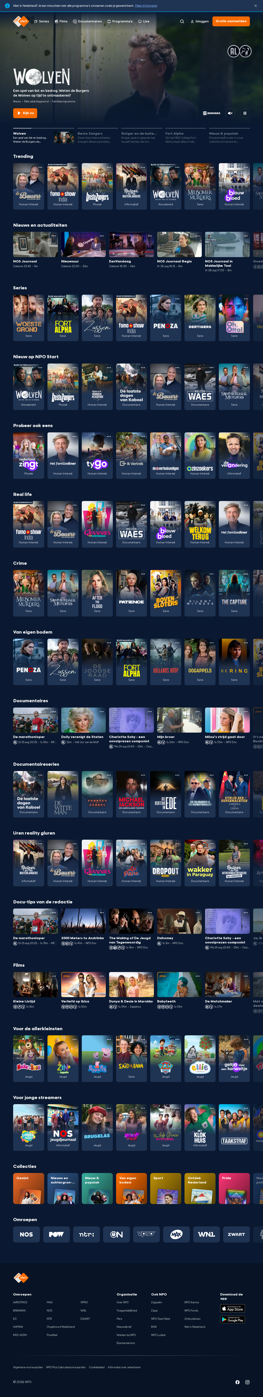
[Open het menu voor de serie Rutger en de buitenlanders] (143, 167)
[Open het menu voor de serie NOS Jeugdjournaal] (74, 1108)
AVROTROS (20, 1302)
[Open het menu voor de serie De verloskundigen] (177, 436)
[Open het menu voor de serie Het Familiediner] (74, 436)
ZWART (85, 1318)
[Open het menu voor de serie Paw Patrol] (177, 1039)
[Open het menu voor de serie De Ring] (246, 642)
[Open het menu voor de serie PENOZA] (177, 298)
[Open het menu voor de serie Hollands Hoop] (177, 642)
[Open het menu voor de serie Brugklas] (109, 1108)
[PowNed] (56, 1234)
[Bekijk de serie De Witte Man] (62, 794)
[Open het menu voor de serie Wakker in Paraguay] (212, 843)
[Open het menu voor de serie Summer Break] (40, 1108)
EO (15, 1318)
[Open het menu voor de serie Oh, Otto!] (246, 298)
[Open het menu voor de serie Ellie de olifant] (212, 1039)
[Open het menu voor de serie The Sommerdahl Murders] (246, 367)
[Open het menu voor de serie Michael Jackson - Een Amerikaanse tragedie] (143, 775)
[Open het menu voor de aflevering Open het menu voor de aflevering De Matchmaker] (245, 976)
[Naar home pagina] (21, 21)
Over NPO (123, 1302)
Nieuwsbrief (124, 1326)
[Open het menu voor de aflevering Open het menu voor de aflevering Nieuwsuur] (101, 235)
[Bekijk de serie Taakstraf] (234, 1127)
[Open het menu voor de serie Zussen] (109, 298)
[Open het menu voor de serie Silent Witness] (212, 574)
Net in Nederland (195, 1326)
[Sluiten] (255, 5)
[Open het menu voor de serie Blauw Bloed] (246, 167)
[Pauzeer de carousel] (245, 113)
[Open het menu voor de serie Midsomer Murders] (212, 167)
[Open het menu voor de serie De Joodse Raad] (109, 642)
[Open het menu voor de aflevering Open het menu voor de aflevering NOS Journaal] (53, 235)
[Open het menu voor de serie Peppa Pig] (109, 1039)
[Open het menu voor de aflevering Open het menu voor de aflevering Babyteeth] (197, 976)
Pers (119, 1318)
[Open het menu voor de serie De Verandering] (246, 436)
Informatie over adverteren (124, 1367)
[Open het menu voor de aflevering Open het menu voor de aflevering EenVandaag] (149, 235)
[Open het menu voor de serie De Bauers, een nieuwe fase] (40, 167)
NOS (49, 1310)
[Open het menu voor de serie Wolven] (177, 167)
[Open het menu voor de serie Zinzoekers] (212, 436)
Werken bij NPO (126, 1335)
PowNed (52, 1335)
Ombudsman (193, 1318)
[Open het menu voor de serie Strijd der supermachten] (246, 775)
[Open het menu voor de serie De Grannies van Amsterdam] (109, 505)
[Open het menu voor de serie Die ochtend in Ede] (177, 775)
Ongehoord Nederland (61, 1326)
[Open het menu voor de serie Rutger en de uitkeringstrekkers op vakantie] (246, 843)
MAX (50, 1302)
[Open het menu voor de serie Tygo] (109, 436)
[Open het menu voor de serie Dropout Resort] (177, 843)
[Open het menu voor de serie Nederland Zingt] (40, 436)
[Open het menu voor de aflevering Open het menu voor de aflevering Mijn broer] (197, 711)
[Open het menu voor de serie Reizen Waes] (212, 367)
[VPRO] (146, 1234)
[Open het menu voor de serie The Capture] (246, 574)
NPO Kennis (192, 1302)
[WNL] (206, 1234)
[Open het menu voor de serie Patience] (143, 574)
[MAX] (176, 1234)
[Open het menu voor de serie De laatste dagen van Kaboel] (143, 367)
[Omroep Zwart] (236, 1234)
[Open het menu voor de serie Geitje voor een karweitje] (246, 1039)
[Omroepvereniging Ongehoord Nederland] (116, 1234)
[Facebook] (237, 1383)
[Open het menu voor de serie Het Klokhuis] (212, 1108)
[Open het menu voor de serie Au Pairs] (143, 843)
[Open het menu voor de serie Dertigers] (212, 298)
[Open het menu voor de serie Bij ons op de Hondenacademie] (109, 367)
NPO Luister (158, 1335)
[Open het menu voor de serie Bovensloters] (177, 574)
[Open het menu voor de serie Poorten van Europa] (109, 775)
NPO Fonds (191, 1310)
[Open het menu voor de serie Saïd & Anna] (143, 1039)
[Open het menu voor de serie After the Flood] (109, 574)
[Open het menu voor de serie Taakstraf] (246, 1108)
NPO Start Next (160, 1318)
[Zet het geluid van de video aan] (230, 113)
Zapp (154, 1310)
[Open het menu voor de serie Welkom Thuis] (143, 1108)
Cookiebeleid (97, 1367)
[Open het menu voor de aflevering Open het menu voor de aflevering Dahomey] (197, 912)
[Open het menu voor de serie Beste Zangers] (109, 167)
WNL (84, 1310)
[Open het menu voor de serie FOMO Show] (74, 167)
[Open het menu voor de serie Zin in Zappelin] (74, 1039)
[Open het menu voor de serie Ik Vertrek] (143, 436)
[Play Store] (232, 1319)
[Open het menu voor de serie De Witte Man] (74, 775)
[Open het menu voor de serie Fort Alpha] (74, 298)
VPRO (84, 1302)
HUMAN (18, 1326)
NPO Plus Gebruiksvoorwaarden (66, 1367)
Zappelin (156, 1302)
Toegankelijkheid (127, 1310)
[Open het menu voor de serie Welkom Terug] (212, 505)
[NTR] (86, 1234)
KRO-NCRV (20, 1335)
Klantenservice (126, 1343)
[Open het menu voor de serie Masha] (40, 1039)
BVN (154, 1326)
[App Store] (232, 1308)
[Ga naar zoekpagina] (182, 21)
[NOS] (26, 1234)
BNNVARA (19, 1310)
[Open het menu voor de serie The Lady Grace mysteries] (177, 1108)
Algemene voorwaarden (28, 1367)
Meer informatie (146, 5)
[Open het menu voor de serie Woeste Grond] (40, 298)
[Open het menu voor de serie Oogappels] (212, 642)
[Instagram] (247, 1383)
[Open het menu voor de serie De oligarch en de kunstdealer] (212, 775)
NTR (49, 1318)
